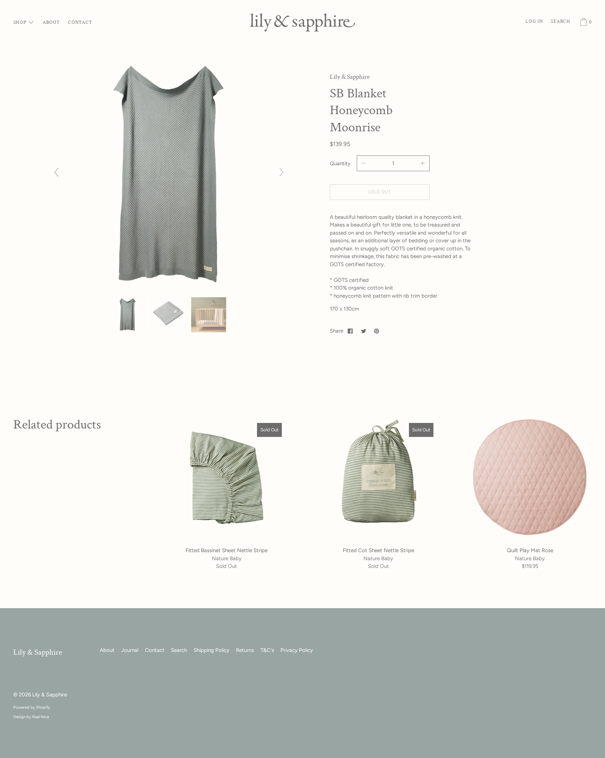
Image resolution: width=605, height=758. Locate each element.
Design (19, 716)
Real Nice (40, 716)
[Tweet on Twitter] (363, 331)
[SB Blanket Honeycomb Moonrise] (128, 314)
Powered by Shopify (31, 707)
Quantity (340, 163)
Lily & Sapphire (37, 652)
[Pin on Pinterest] (377, 331)
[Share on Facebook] (350, 331)
